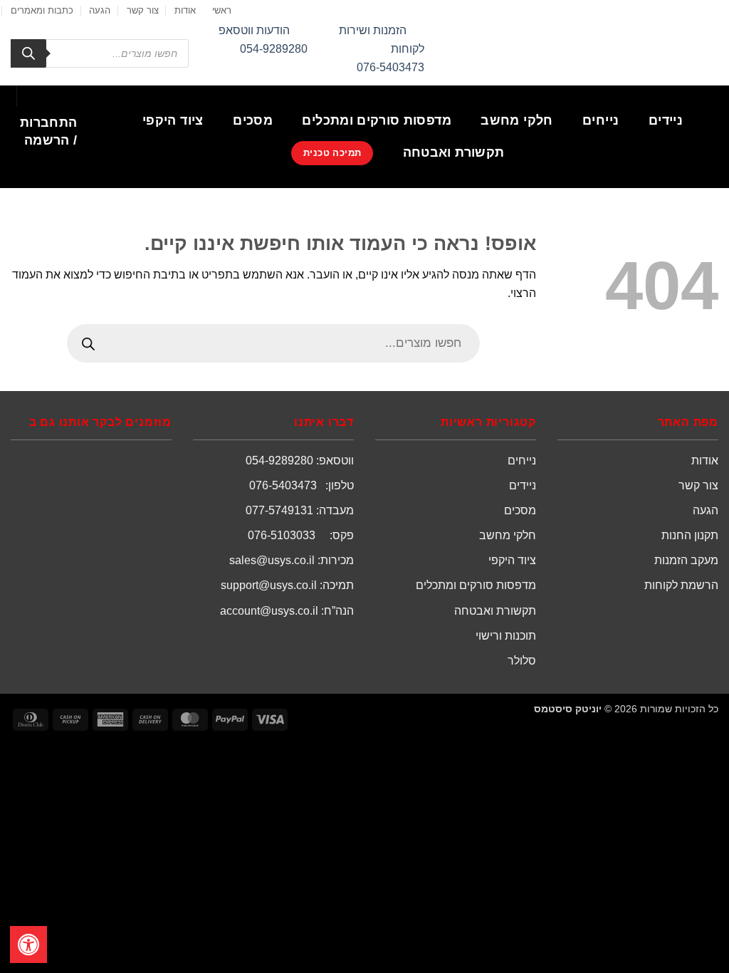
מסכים (253, 120)
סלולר (522, 661)
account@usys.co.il (269, 611)
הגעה (99, 10)
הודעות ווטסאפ (254, 30)
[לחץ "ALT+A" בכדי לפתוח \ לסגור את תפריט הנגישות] (28, 944)
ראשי (221, 10)
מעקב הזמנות (686, 560)
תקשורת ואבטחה (453, 152)
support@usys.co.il (269, 585)
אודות (185, 10)
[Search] (28, 53)
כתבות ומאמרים (42, 10)
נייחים (600, 120)
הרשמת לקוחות (681, 585)
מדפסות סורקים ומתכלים (376, 120)
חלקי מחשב (516, 120)
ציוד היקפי (173, 120)
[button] (48, 132)
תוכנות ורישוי (506, 636)
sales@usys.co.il (272, 560)
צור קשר (143, 10)
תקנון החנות (689, 535)
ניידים (666, 120)
